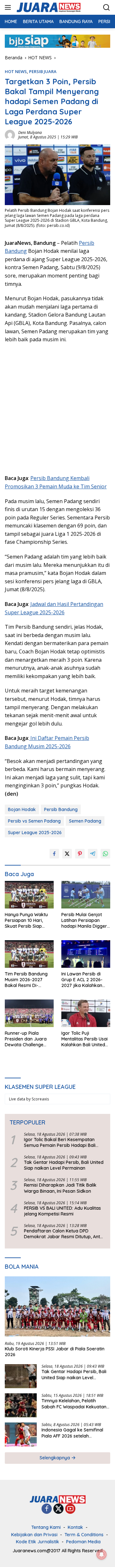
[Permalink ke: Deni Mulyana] (10, 134)
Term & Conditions (84, 1535)
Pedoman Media (83, 1542)
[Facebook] (47, 1509)
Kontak (75, 1527)
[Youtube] (70, 1509)
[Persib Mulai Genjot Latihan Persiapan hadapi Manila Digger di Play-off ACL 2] (85, 894)
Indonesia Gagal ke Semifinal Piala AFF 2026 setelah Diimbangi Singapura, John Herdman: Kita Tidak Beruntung (75, 1432)
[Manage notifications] (101, 1554)
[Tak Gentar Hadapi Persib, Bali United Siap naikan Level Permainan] (21, 1376)
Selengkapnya (55, 1458)
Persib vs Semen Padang (34, 821)
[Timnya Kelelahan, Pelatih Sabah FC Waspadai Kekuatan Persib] (21, 1405)
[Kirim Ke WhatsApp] (105, 853)
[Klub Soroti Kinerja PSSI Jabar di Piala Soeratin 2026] (57, 1306)
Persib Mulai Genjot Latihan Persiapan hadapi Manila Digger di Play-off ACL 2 (84, 920)
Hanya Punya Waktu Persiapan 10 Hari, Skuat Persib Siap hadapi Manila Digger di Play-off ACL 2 (27, 920)
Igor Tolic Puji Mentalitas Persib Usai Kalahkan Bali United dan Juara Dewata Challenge (84, 1039)
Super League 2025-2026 (35, 832)
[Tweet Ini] (67, 853)
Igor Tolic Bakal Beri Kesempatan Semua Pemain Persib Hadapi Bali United (60, 1142)
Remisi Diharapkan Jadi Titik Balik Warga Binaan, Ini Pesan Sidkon (60, 1188)
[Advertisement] (57, 408)
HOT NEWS (16, 71)
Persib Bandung (61, 809)
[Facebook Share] (54, 853)
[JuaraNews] (47, 7)
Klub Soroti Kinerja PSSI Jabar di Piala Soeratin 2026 (54, 1351)
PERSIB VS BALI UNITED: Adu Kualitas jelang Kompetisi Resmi (62, 1211)
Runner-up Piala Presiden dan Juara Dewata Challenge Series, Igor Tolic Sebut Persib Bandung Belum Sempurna (29, 1039)
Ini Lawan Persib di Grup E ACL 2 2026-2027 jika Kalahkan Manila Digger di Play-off (84, 980)
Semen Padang (85, 821)
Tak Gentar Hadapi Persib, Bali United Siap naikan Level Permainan (63, 1165)
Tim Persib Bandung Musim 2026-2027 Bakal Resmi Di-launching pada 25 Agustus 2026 (26, 980)
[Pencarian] (106, 7)
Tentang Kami (46, 1527)
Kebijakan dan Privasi (34, 1535)
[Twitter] (58, 1509)
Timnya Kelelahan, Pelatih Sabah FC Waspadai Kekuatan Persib (74, 1403)
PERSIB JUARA (43, 71)
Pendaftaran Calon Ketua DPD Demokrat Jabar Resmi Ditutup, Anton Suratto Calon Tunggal (64, 1234)
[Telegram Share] (92, 853)
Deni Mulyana (30, 132)
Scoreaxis (40, 1099)
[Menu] (9, 7)
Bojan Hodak (22, 809)
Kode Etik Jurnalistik (37, 1542)
